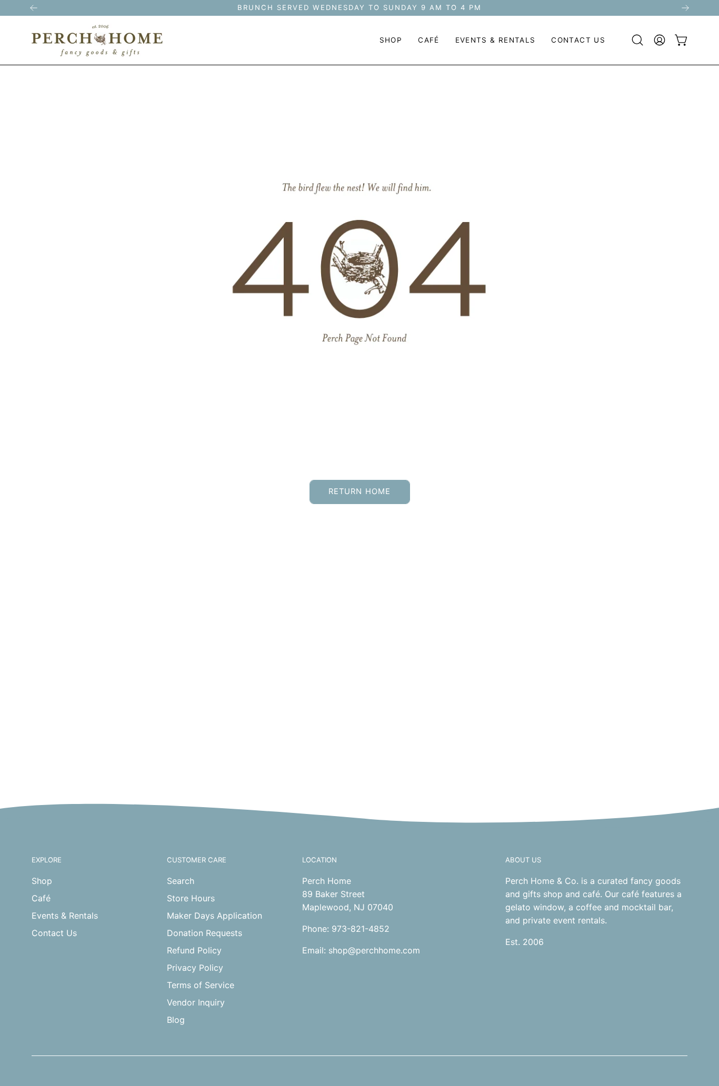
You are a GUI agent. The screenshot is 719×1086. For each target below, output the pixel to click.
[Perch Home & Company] (97, 40)
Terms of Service (200, 985)
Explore (47, 860)
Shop (42, 881)
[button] (391, 40)
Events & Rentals (65, 915)
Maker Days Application (214, 915)
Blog (176, 1019)
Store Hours (191, 898)
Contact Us (54, 933)
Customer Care (196, 860)
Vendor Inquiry (196, 1002)
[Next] (685, 8)
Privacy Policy (195, 967)
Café (41, 898)
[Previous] (33, 8)
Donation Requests (204, 933)
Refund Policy (194, 950)
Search (180, 881)
